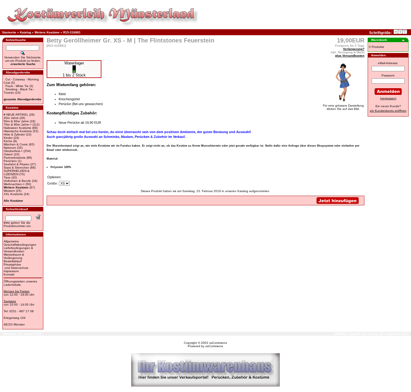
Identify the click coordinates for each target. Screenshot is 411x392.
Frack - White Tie (17, 86)
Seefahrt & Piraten (16, 164)
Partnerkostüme (15, 157)
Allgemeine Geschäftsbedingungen (20, 243)
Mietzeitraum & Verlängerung (14, 256)
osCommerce (218, 342)
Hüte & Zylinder (14, 134)
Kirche (8, 141)
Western (9, 190)
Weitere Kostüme (47, 32)
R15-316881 (72, 32)
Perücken (10, 161)
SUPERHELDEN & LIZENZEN (16, 172)
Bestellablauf (13, 261)
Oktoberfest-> (13, 151)
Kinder (8, 137)
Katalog (25, 32)
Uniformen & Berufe (17, 180)
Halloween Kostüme (17, 127)
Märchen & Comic (16, 144)
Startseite (9, 32)
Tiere (7, 177)
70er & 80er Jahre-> (18, 124)
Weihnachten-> (14, 184)
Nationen (10, 147)
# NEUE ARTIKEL (16, 114)
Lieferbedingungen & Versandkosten (18, 249)
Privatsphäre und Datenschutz (16, 266)
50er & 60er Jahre (16, 121)
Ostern (8, 154)
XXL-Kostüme (13, 194)
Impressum (11, 271)
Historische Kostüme (18, 131)
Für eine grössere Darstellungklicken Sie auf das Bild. (343, 107)
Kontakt (9, 274)
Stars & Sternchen (16, 167)
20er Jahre (11, 118)
